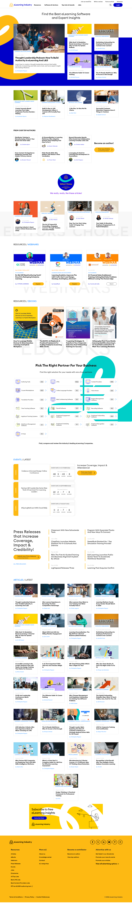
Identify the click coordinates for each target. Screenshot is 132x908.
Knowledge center (45, 857)
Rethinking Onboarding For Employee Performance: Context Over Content (105, 43)
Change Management (75, 689)
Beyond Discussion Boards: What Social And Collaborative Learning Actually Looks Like (79, 139)
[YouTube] (109, 842)
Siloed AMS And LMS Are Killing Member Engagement (52, 633)
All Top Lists (15, 876)
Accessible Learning (21, 657)
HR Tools (71, 657)
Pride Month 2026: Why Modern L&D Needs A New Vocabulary (51, 154)
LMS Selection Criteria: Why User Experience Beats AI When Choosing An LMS (24, 728)
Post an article (109, 1)
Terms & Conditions (16, 897)
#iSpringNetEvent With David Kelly (34, 508)
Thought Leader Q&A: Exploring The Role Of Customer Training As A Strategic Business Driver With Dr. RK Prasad (79, 730)
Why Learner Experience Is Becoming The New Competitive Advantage (51, 603)
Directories (14, 873)
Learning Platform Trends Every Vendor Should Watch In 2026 (105, 603)
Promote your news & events (105, 857)
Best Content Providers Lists (20, 883)
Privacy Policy (29, 897)
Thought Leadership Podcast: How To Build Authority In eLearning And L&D (37, 59)
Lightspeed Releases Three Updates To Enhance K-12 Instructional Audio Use (62, 550)
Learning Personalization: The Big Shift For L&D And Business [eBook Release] (79, 633)
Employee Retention (74, 66)
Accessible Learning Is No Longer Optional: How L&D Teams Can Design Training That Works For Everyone (24, 666)
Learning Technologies (49, 626)
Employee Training (47, 213)
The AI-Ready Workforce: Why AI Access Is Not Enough (106, 73)
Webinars (33, 244)
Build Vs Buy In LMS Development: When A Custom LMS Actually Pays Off (51, 111)
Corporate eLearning (102, 689)
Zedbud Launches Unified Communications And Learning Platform (64, 563)
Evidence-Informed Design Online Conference (34, 472)
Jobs (12, 870)
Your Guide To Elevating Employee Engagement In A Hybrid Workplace (105, 225)
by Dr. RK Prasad (73, 50)
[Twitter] (98, 842)
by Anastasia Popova (20, 116)
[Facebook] (92, 842)
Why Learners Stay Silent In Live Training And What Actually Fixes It (78, 603)
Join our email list (86, 1)
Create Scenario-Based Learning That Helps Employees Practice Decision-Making (25, 111)
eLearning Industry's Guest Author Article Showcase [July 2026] (25, 228)
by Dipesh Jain (46, 608)
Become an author (73, 854)
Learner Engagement (48, 596)
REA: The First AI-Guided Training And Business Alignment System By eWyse (65, 536)
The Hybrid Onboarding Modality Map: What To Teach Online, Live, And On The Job (106, 697)
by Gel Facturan (100, 701)
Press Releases (15, 863)
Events (17, 459)
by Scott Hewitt (80, 218)
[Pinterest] (115, 842)
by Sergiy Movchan (101, 731)
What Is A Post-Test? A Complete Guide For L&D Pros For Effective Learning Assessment (52, 763)
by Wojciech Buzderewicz (48, 116)
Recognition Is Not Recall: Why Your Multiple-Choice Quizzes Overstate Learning (105, 762)
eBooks (32, 301)
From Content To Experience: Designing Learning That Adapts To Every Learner (25, 154)
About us (42, 854)
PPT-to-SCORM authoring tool (21, 886)
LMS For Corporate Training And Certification (105, 728)
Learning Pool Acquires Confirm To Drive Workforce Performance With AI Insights (101, 550)
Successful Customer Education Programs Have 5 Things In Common (105, 110)
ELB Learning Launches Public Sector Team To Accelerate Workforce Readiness (100, 536)
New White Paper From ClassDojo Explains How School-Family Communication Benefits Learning (101, 564)
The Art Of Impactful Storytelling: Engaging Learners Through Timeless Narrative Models (51, 227)
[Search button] (110, 5)
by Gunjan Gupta (73, 766)
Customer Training (101, 102)
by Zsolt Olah (72, 113)
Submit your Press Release (26, 557)
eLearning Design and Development (79, 212)
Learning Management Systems (51, 102)
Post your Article (104, 149)
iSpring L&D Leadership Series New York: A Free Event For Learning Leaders (34, 490)
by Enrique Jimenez (101, 77)
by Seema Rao (19, 766)
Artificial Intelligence (75, 102)
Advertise (120, 1)
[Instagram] (120, 842)
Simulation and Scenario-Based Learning (78, 35)
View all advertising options (106, 864)
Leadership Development (22, 689)
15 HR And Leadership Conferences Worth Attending (22, 697)
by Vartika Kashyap (108, 218)
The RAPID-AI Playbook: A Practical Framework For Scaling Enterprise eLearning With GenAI (51, 344)
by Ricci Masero (53, 219)
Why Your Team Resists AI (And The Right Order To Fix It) (105, 665)
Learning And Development (23, 51)
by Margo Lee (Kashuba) (102, 670)
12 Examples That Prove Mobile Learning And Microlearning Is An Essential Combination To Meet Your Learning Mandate (104, 344)
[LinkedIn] (103, 842)
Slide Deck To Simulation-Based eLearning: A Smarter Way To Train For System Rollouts (78, 44)
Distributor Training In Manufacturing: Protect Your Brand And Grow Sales (24, 139)
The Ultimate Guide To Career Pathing (79, 73)
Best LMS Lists (15, 880)
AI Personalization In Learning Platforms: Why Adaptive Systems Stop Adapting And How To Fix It (52, 140)
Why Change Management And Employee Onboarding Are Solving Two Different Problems (78, 698)
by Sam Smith (45, 636)
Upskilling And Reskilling (103, 66)
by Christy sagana (74, 608)
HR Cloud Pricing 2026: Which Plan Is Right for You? (79, 664)
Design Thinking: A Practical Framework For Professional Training (65, 793)
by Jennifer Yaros (100, 48)
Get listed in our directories (105, 854)
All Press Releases (19, 564)
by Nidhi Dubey (73, 703)
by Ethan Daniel (19, 671)
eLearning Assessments (102, 754)
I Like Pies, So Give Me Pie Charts (77, 109)
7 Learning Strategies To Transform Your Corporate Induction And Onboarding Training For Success (76, 344)
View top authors (73, 857)
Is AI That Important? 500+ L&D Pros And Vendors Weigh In (52, 665)
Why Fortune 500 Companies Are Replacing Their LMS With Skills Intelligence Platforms (25, 762)
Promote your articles (103, 860)
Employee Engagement (102, 212)
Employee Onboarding (102, 36)
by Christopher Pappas (21, 70)
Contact (42, 860)
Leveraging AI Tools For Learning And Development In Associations (79, 154)
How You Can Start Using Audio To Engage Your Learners (77, 225)
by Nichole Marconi (74, 77)
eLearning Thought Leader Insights (79, 721)
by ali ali (58, 798)
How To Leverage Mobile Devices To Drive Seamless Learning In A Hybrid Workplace (23, 344)
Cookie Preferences (43, 897)
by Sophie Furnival (101, 114)
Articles (18, 579)
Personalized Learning (76, 626)
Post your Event (86, 472)
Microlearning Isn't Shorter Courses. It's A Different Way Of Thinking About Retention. (79, 762)
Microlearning (73, 754)
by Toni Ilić (99, 766)
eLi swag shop (44, 863)
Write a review (98, 1)
